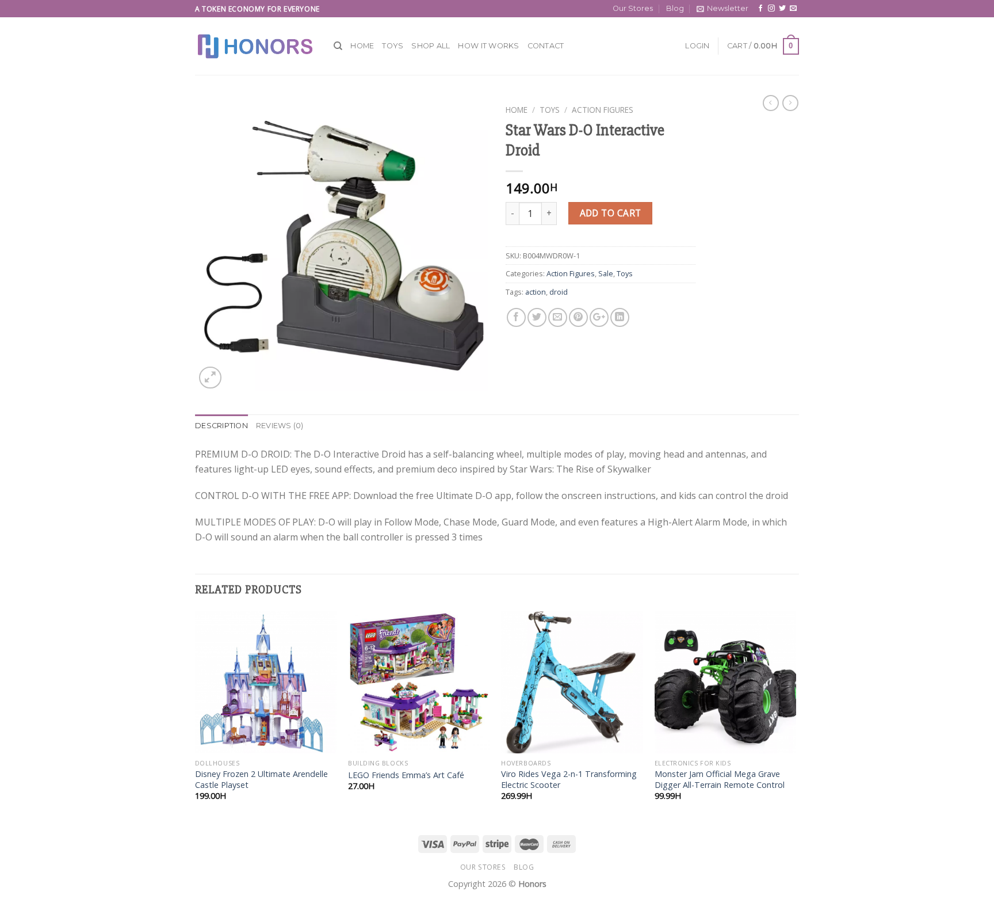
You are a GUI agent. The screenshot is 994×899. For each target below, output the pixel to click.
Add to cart (610, 213)
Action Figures (602, 109)
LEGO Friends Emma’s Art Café (406, 775)
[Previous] (195, 716)
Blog (675, 8)
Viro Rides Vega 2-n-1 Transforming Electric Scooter (569, 779)
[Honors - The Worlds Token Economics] (255, 46)
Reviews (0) (280, 425)
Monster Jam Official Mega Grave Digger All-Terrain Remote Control (720, 779)
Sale (605, 273)
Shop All (430, 45)
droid (558, 292)
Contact (545, 45)
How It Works (488, 45)
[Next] (795, 716)
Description (221, 425)
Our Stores (633, 8)
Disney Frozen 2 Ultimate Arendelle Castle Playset (261, 779)
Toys (392, 45)
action (535, 292)
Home (362, 45)
